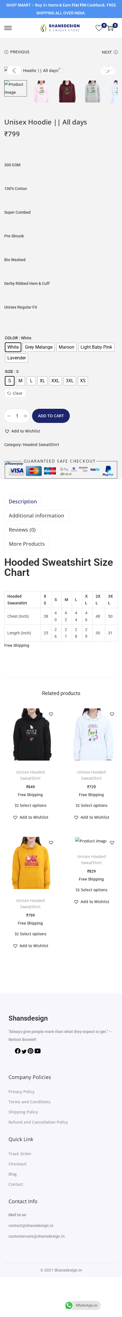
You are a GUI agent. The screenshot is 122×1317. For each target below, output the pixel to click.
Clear (18, 393)
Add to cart (51, 415)
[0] (99, 28)
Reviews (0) (22, 529)
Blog (13, 1174)
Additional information (36, 515)
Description (23, 501)
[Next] (108, 71)
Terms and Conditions (30, 1101)
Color (11, 338)
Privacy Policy (21, 1091)
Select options (33, 805)
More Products (27, 543)
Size (9, 371)
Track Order (20, 1153)
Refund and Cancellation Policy (38, 1122)
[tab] (61, 501)
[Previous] (14, 71)
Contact (16, 1184)
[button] (22, 431)
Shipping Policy (23, 1112)
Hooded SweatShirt (41, 444)
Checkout (17, 1164)
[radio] (13, 347)
